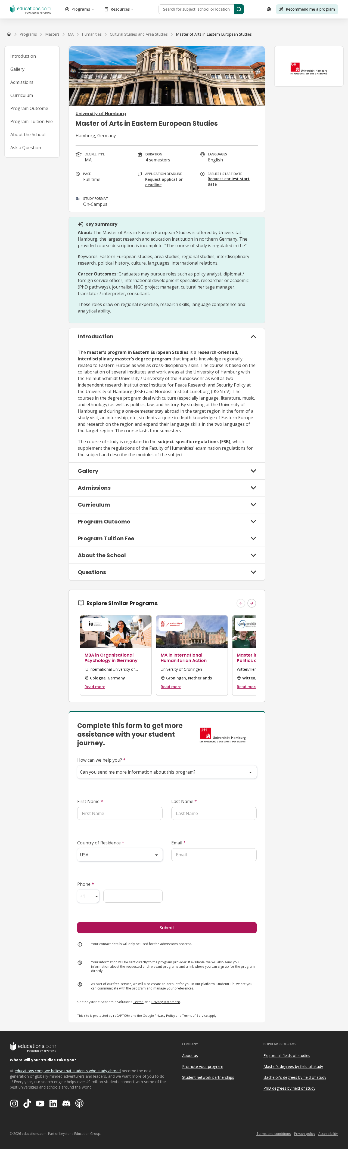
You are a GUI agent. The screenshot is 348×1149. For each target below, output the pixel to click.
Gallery (17, 69)
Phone (85, 884)
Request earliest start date (229, 181)
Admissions (21, 82)
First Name (90, 801)
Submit (167, 928)
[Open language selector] (269, 9)
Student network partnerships (208, 1077)
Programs (81, 9)
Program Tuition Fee (31, 121)
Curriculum (21, 95)
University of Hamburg (101, 114)
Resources (120, 9)
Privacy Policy (165, 1015)
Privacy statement (165, 1001)
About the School (27, 134)
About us (190, 1055)
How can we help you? (101, 760)
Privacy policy (304, 1133)
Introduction (23, 56)
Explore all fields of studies (286, 1055)
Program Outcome (29, 108)
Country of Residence (100, 843)
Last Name (184, 801)
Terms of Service (195, 1015)
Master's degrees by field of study (293, 1066)
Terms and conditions (273, 1133)
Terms (138, 1001)
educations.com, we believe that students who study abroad (68, 1070)
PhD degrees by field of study (289, 1088)
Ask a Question (25, 148)
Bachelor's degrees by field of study (294, 1077)
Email (178, 843)
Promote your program (202, 1066)
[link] (214, 34)
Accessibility (328, 1133)
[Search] (239, 9)
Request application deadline (164, 182)
